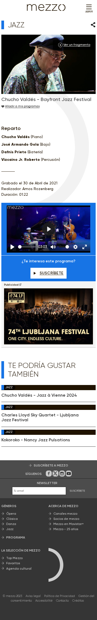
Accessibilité (44, 600)
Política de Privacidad (59, 596)
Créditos (78, 600)
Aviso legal (33, 596)
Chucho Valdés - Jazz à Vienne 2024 (39, 395)
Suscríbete (52, 273)
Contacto (62, 600)
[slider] (27, 246)
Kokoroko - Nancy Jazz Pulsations (35, 440)
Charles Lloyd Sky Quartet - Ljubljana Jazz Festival (40, 417)
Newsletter (47, 483)
